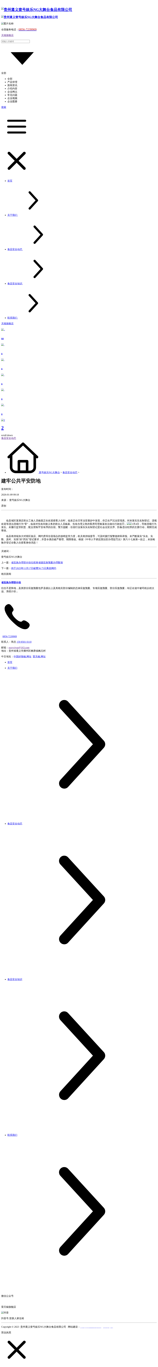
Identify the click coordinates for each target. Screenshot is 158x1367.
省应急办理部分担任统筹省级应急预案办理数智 (37, 562)
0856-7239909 (9, 636)
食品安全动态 (69, 472)
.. (2, 337)
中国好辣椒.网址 (22, 656)
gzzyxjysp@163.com (19, 647)
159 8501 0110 (24, 642)
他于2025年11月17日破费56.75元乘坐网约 (33, 568)
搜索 (3, 107)
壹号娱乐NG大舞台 (49, 472)
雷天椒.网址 (39, 656)
